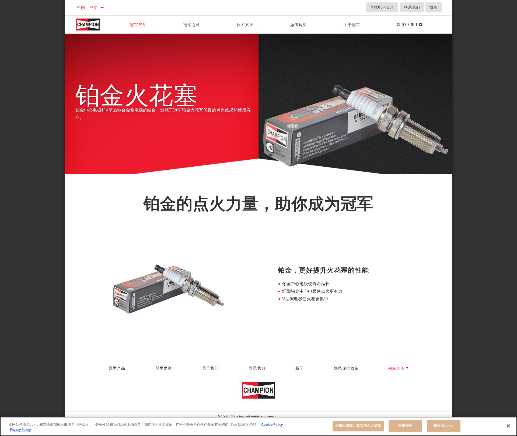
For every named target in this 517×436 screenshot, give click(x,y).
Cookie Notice (410, 24)
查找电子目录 (382, 7)
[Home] (93, 24)
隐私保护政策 (346, 368)
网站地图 (396, 368)
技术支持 (245, 24)
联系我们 (412, 7)
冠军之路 (191, 24)
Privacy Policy (20, 430)
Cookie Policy (272, 425)
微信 (433, 7)
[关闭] (508, 426)
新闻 (299, 368)
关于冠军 (352, 24)
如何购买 (298, 24)
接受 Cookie (443, 426)
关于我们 (210, 368)
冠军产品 (138, 24)
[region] (258, 426)
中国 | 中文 (87, 7)
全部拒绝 (405, 426)
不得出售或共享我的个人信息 (358, 426)
